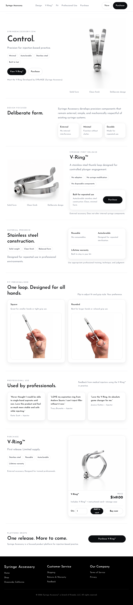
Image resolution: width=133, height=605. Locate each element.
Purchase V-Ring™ (107, 539)
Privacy (93, 577)
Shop (6, 578)
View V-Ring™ (16, 72)
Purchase (84, 6)
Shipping (51, 572)
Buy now (114, 511)
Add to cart (97, 511)
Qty (72, 511)
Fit (57, 6)
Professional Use (69, 6)
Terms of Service (97, 572)
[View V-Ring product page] (97, 463)
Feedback (51, 582)
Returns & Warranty (56, 577)
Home (7, 573)
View (106, 6)
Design (38, 6)
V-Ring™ (49, 6)
